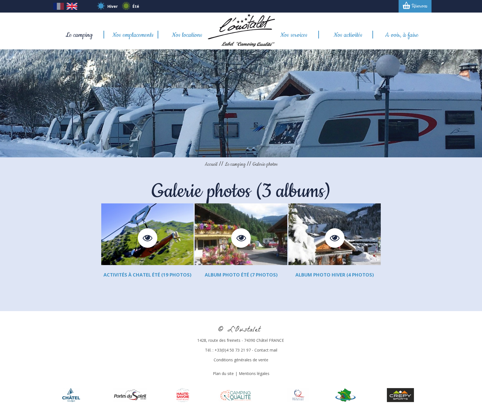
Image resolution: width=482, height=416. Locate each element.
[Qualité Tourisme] (297, 394)
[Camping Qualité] (235, 394)
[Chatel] (71, 394)
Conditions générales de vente (241, 359)
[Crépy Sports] (400, 394)
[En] (72, 8)
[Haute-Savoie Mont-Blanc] (183, 394)
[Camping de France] (345, 394)
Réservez (419, 6)
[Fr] (58, 8)
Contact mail (265, 350)
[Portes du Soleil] (130, 394)
